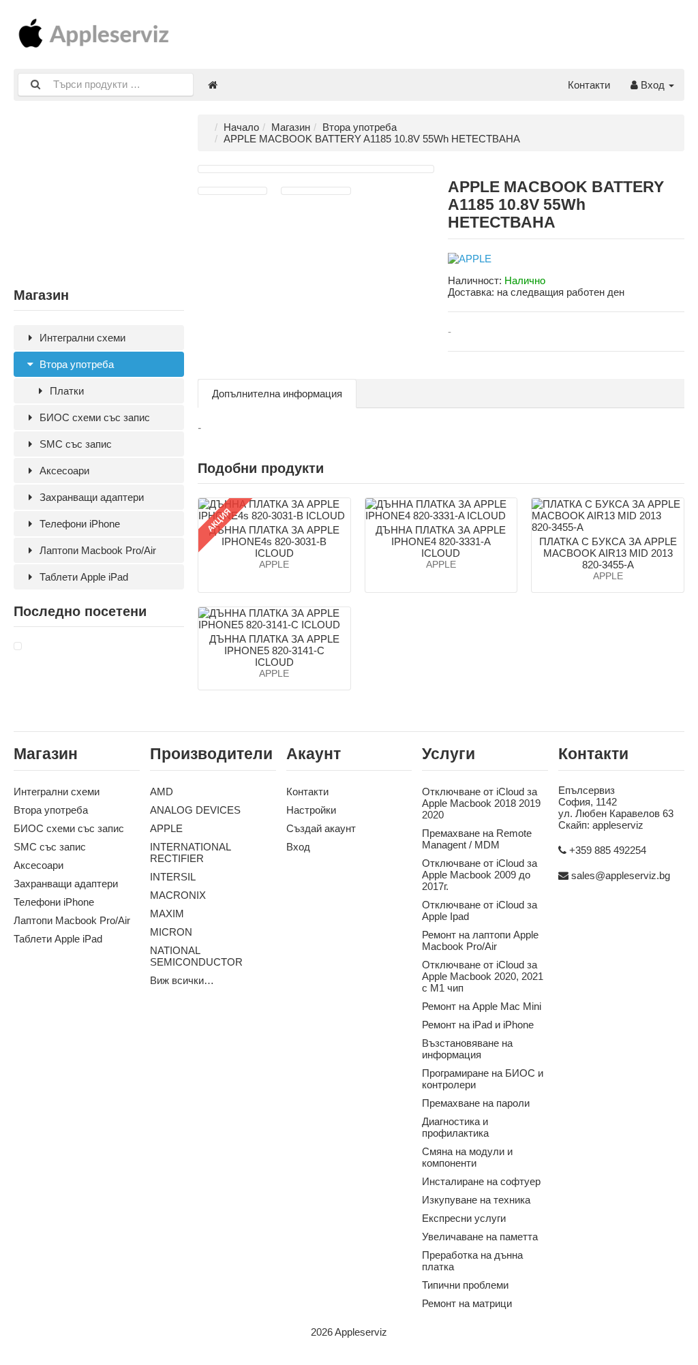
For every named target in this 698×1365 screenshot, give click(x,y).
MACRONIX (178, 895)
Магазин (290, 127)
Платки (65, 391)
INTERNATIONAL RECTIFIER (190, 852)
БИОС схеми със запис (93, 417)
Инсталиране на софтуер (481, 1181)
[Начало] (213, 85)
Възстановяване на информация (467, 1048)
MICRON (171, 932)
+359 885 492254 (607, 850)
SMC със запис (74, 444)
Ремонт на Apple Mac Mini (481, 1006)
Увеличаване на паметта (480, 1236)
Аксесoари (63, 470)
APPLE (166, 828)
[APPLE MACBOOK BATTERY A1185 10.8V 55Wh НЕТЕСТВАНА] (18, 646)
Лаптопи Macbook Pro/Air (96, 550)
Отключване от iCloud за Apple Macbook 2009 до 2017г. (479, 874)
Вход (652, 85)
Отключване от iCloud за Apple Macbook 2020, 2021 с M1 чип (482, 976)
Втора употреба (75, 364)
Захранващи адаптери (90, 497)
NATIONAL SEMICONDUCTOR (196, 956)
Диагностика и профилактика (455, 1127)
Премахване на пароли (476, 1103)
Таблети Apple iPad (82, 577)
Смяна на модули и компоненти (467, 1157)
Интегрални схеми (81, 337)
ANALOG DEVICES (195, 810)
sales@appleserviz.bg (620, 875)
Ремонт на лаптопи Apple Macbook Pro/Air (480, 940)
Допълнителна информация (277, 393)
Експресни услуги (464, 1218)
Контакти (589, 85)
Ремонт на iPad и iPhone (478, 1024)
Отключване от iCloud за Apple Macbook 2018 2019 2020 (481, 803)
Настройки (311, 810)
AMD (161, 791)
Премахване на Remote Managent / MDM (477, 838)
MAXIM (167, 913)
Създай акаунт (321, 828)
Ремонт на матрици (467, 1303)
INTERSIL (173, 877)
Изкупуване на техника (476, 1200)
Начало (241, 127)
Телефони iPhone (78, 524)
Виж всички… (182, 980)
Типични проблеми (465, 1285)
